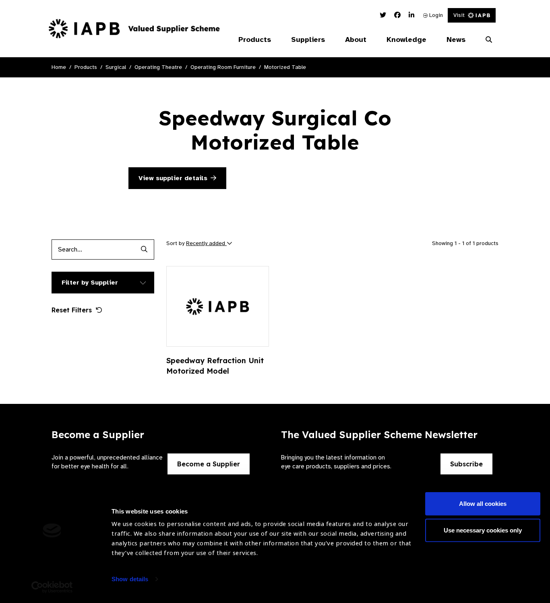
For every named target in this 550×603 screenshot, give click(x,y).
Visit (459, 15)
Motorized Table (285, 67)
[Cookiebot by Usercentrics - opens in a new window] (52, 587)
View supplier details (173, 178)
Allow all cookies (483, 503)
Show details (130, 579)
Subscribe (466, 464)
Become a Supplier (208, 464)
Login (435, 15)
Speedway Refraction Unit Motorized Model (215, 366)
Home (59, 67)
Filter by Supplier (90, 283)
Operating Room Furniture (223, 67)
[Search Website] (489, 40)
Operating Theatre (158, 67)
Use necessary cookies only (483, 529)
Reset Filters (72, 310)
